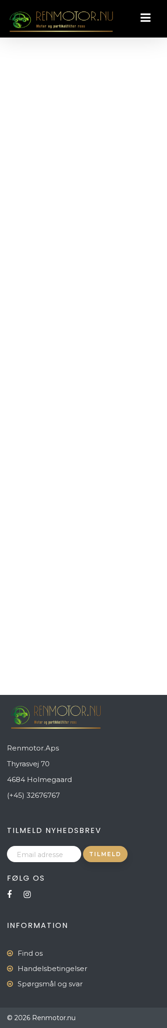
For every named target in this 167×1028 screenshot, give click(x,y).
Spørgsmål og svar (50, 983)
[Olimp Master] (21, 151)
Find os (30, 953)
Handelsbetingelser (52, 968)
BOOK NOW (57, 150)
